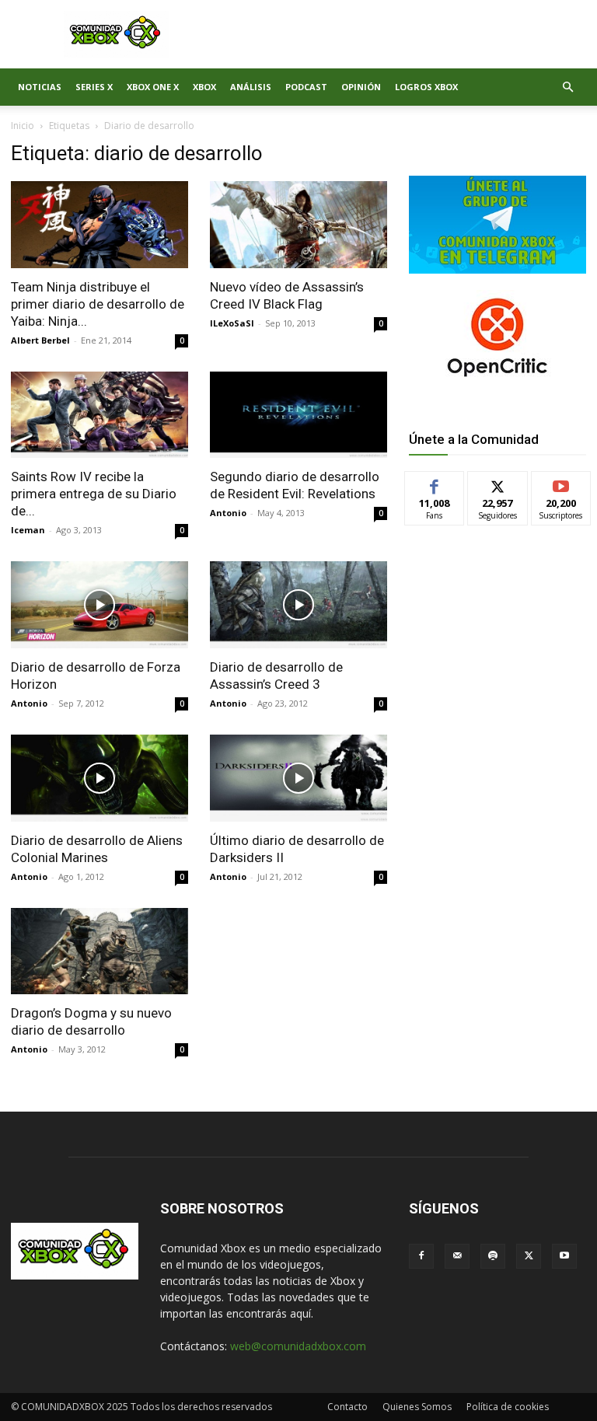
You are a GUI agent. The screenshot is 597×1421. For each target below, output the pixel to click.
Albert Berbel (40, 340)
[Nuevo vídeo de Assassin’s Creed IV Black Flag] (298, 224)
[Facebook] (421, 1256)
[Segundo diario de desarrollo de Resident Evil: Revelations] (298, 415)
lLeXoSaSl (232, 323)
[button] (567, 87)
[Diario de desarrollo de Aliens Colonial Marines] (99, 778)
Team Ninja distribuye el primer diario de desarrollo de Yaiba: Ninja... (97, 304)
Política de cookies (507, 1406)
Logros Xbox (426, 87)
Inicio (22, 125)
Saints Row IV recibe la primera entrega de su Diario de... (93, 493)
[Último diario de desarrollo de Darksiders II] (298, 778)
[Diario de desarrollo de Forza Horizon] (99, 604)
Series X (94, 87)
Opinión (361, 87)
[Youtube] (564, 1256)
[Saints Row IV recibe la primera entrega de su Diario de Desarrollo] (99, 415)
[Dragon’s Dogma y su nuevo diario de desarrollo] (99, 951)
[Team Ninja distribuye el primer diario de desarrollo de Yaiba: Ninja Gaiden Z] (99, 224)
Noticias (39, 87)
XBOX (204, 87)
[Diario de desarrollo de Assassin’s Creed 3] (298, 604)
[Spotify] (492, 1256)
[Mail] (457, 1256)
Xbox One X (153, 87)
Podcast (306, 87)
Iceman (28, 530)
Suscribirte (561, 483)
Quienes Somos (417, 1406)
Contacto (347, 1406)
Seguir (498, 483)
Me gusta (435, 483)
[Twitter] (528, 1256)
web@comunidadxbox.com (298, 1346)
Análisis (250, 87)
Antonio (228, 512)
